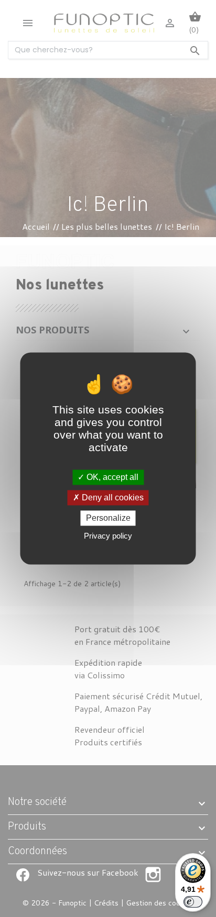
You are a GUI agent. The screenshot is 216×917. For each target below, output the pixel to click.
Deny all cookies (112, 497)
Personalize (108, 517)
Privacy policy (108, 536)
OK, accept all (111, 477)
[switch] (192, 902)
